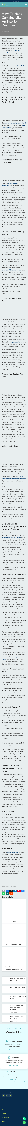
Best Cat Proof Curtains (17, 988)
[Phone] (24, 1118)
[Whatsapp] (24, 1122)
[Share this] (7, 891)
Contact (4, 1114)
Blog (3, 1110)
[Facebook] (3, 1095)
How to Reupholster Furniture (14, 944)
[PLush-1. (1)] (6, 4)
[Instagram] (7, 1095)
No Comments (5, 31)
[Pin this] (19, 891)
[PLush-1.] (14, 1102)
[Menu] (26, 4)
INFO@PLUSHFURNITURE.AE (14, 1049)
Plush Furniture (6, 1093)
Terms (3, 1121)
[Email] (10, 1095)
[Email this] (3, 891)
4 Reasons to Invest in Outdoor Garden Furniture (17, 1008)
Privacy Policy (5, 1117)
